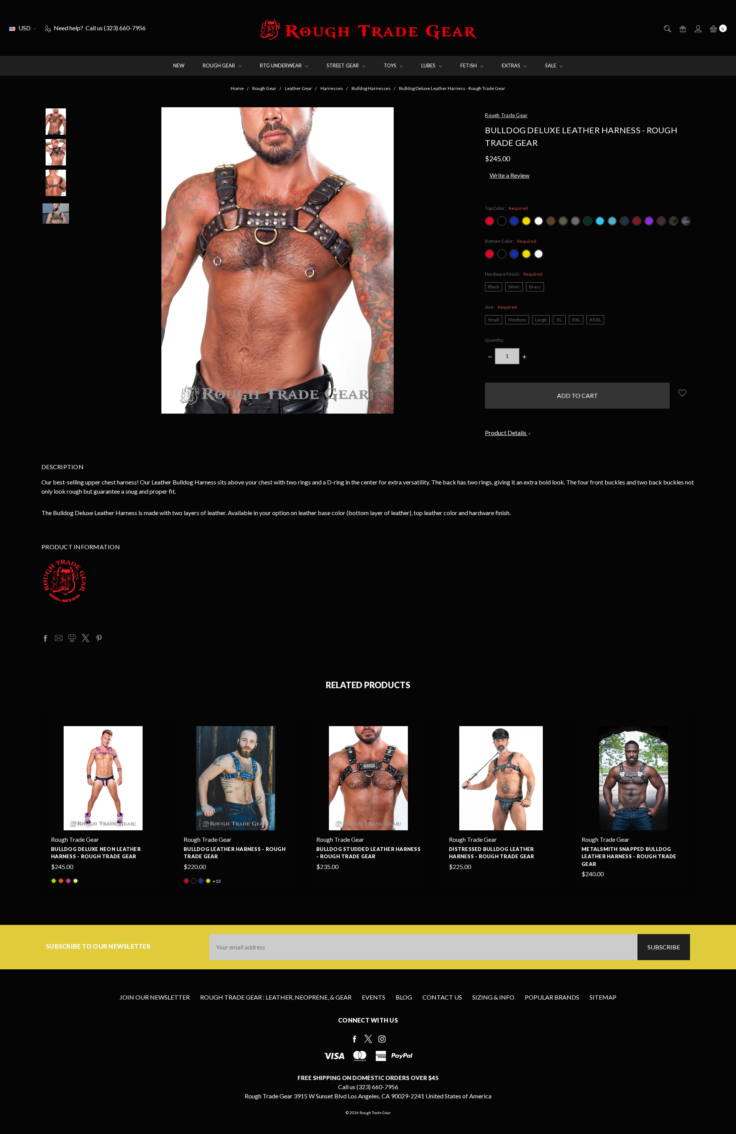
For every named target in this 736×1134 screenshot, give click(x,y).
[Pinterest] (99, 638)
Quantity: (494, 340)
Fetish (469, 65)
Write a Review (509, 175)
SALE (551, 65)
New (178, 65)
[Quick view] (150, 730)
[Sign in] (697, 28)
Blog (404, 997)
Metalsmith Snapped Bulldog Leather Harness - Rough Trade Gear (629, 856)
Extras (511, 65)
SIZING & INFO (493, 997)
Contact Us (442, 997)
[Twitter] (85, 638)
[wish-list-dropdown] (682, 393)
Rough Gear (219, 65)
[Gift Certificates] (682, 28)
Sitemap (603, 997)
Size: (501, 307)
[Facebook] (45, 638)
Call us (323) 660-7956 (368, 1086)
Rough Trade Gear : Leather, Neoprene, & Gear (276, 997)
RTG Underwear (281, 65)
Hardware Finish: (513, 274)
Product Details (506, 432)
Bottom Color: (510, 241)
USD (24, 27)
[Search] (667, 28)
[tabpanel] (103, 806)
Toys (391, 65)
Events (373, 997)
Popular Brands (552, 997)
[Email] (58, 638)
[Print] (72, 638)
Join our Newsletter (155, 997)
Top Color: (506, 208)
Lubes (429, 65)
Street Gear (343, 65)
